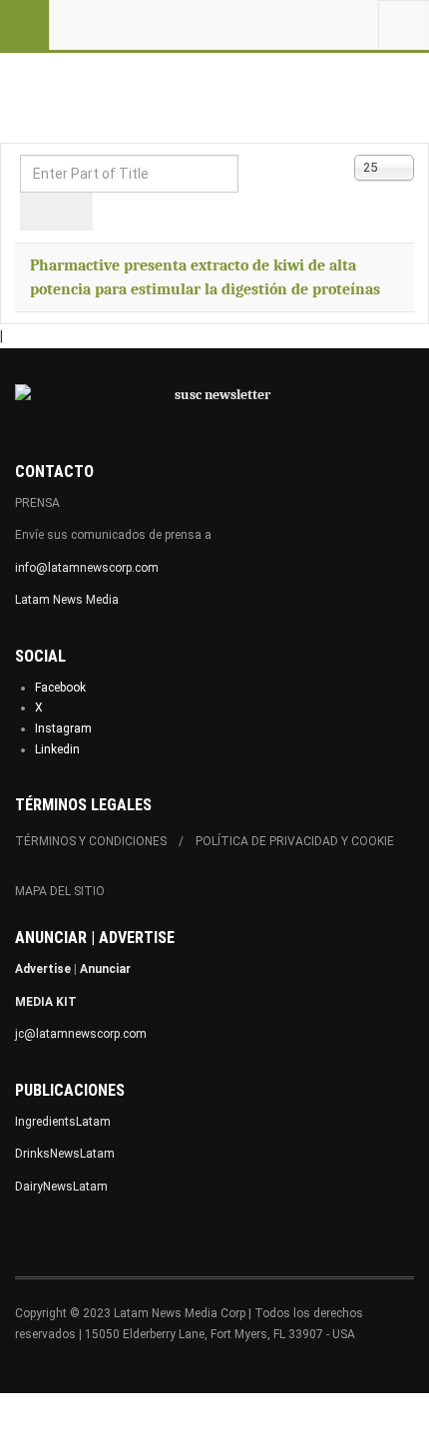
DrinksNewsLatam (65, 1154)
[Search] (38, 212)
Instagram (63, 728)
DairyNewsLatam (61, 1187)
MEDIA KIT (46, 1002)
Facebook (60, 688)
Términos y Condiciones (91, 841)
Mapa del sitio (60, 891)
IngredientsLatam (63, 1122)
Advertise (43, 969)
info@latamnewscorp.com (87, 568)
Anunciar (105, 969)
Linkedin (57, 749)
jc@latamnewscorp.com (81, 1034)
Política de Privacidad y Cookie (295, 841)
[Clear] (74, 212)
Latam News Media (67, 600)
